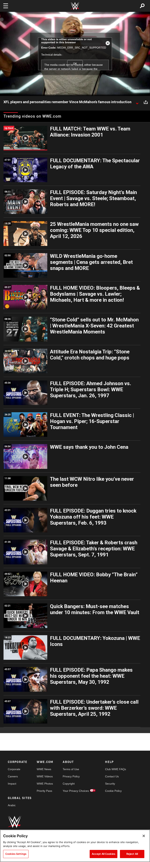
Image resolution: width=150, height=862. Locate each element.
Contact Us (112, 776)
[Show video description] (137, 102)
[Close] (143, 836)
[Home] (75, 6)
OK (75, 63)
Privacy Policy (71, 776)
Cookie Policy (113, 790)
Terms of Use (71, 769)
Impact (12, 783)
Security (110, 783)
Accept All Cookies (103, 853)
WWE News (44, 769)
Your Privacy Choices (76, 790)
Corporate (14, 769)
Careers (13, 776)
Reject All (132, 853)
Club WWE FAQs (115, 769)
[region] (75, 846)
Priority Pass (44, 790)
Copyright (69, 783)
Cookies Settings (15, 853)
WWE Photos (45, 783)
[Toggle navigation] (5, 6)
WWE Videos (45, 776)
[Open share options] (145, 102)
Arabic (12, 805)
